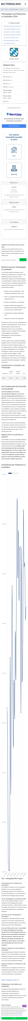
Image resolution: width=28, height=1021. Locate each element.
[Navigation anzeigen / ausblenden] (25, 4)
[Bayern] (14, 52)
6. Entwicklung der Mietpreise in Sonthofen (11, 40)
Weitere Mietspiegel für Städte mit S (10, 980)
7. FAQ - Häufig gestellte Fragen (9, 43)
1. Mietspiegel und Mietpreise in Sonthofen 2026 (12, 26)
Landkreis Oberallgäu (13, 9)
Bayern (6, 9)
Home (2, 9)
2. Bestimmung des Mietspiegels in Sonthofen (11, 29)
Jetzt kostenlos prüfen (14, 126)
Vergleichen (23, 259)
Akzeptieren (14, 1018)
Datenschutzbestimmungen (17, 1015)
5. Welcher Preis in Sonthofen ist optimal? (11, 37)
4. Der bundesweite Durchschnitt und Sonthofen (12, 34)
